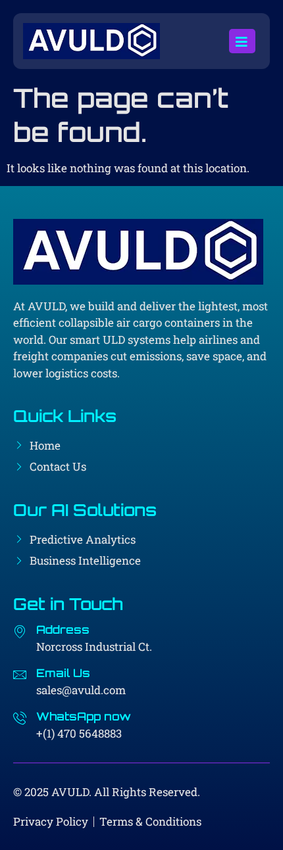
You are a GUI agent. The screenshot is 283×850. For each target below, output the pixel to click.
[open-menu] (242, 41)
